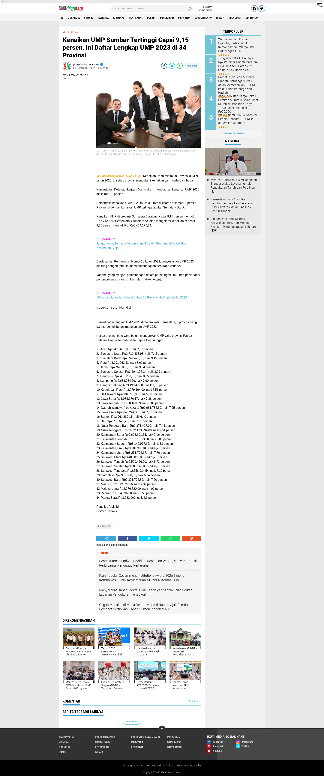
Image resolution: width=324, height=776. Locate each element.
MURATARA (74, 17)
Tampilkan (193, 701)
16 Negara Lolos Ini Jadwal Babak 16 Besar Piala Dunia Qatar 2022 (141, 297)
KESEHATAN (252, 17)
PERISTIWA (184, 17)
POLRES (151, 17)
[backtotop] (162, 729)
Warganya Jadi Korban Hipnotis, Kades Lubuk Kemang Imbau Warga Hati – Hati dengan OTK (237, 45)
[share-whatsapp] (180, 66)
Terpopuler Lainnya (233, 133)
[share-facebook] (164, 66)
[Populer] (262, 9)
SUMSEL (88, 17)
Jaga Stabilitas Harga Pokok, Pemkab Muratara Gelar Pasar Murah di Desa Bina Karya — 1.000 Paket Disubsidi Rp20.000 (238, 103)
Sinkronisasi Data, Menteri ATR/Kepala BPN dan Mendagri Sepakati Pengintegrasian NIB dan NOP (233, 224)
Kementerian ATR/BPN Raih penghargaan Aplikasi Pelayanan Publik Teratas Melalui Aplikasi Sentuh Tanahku (232, 205)
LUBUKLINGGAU (203, 17)
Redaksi (156, 765)
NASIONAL (103, 17)
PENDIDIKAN (167, 17)
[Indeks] (254, 9)
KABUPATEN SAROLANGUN (145, 737)
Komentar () (193, 65)
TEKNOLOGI (235, 17)
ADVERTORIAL (66, 737)
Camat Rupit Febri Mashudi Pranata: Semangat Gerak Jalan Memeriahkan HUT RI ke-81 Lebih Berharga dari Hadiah (236, 84)
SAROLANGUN (174, 747)
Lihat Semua (132, 721)
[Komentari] (191, 538)
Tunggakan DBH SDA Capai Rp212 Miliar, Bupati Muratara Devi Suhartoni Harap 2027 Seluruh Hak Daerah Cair (238, 64)
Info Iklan (168, 765)
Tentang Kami (130, 765)
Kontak (145, 765)
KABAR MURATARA (105, 737)
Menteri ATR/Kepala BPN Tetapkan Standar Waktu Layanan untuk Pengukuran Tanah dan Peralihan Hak (234, 185)
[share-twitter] (172, 66)
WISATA (220, 17)
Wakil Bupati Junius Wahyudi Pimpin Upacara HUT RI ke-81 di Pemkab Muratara (238, 119)
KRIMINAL (118, 17)
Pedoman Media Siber (189, 765)
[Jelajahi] (319, 5)
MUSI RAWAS (136, 17)
